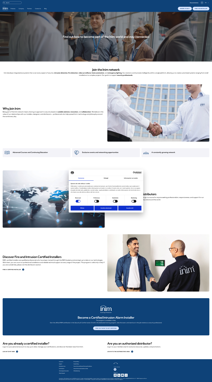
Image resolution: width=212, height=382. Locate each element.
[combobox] (12, 2)
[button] (194, 2)
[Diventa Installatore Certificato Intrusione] (106, 309)
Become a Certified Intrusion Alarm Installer (106, 317)
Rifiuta (82, 208)
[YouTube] (122, 375)
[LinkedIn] (118, 375)
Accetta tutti (129, 208)
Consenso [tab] (81, 178)
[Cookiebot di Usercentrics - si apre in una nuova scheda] (134, 172)
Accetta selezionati (106, 208)
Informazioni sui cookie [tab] (131, 178)
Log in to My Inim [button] (10, 351)
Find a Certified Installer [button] (13, 269)
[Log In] (202, 2)
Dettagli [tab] (106, 178)
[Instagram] (126, 375)
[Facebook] (115, 375)
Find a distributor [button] (115, 204)
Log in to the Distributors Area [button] (120, 351)
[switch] (96, 201)
